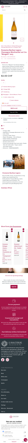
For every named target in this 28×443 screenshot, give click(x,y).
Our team (3, 398)
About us (3, 395)
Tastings (3, 405)
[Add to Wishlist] (12, 231)
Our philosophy (5, 392)
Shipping (9, 105)
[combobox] (14, 10)
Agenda (14, 286)
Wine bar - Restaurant (7, 408)
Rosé (2, 373)
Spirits (2, 383)
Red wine (3, 370)
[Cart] (24, 7)
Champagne (4, 380)
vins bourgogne (15, 226)
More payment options (14, 115)
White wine (4, 376)
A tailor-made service (7, 401)
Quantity (3, 80)
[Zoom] (22, 39)
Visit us (3, 411)
